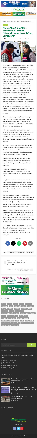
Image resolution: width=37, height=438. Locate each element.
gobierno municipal (7, 313)
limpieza (9, 315)
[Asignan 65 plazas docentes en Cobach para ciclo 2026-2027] (5, 381)
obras (16, 320)
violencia (15, 325)
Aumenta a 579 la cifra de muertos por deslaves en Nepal (22, 397)
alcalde (4, 304)
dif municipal (9, 308)
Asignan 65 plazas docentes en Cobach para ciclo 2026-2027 (22, 379)
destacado (21, 38)
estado (11, 311)
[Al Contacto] (18, 419)
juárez (3, 315)
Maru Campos (5, 318)
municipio (4, 320)
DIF (3, 308)
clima (11, 306)
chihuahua (4, 306)
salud (10, 323)
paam (22, 320)
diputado (24, 308)
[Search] (34, 9)
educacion (4, 311)
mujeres (26, 318)
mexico (13, 318)
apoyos (15, 304)
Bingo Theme (13, 368)
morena (20, 318)
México (11, 320)
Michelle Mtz (7, 38)
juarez (33, 313)
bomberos (28, 304)
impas (22, 313)
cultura (24, 306)
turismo (4, 325)
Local (5, 25)
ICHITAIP (16, 313)
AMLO (9, 304)
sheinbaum (25, 323)
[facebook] (14, 428)
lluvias (15, 315)
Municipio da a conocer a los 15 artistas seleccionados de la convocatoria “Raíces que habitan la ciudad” (23, 389)
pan (27, 320)
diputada (27, 38)
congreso (14, 38)
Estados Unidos (19, 311)
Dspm (29, 308)
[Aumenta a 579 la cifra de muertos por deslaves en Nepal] (5, 399)
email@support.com (13, 365)
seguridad (17, 323)
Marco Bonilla (23, 315)
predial (31, 320)
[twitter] (18, 428)
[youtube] (21, 428)
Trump (31, 323)
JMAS (27, 313)
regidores (4, 323)
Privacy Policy (18, 424)
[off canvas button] (2, 9)
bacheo (21, 304)
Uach (9, 325)
